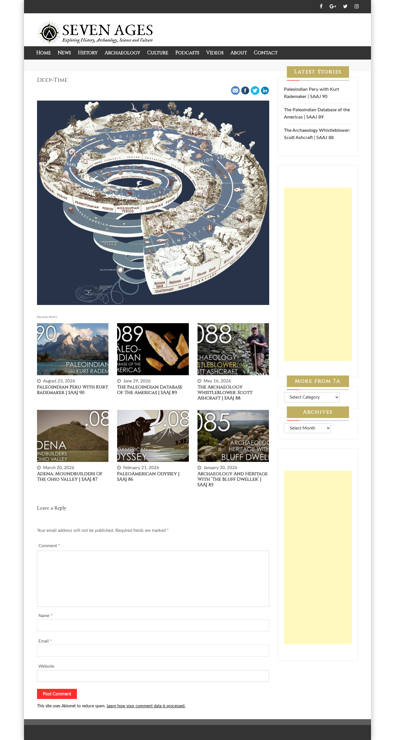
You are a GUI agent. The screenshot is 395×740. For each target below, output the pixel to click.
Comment (49, 546)
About (238, 52)
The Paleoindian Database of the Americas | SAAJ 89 (149, 390)
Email (45, 641)
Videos (215, 52)
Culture (157, 52)
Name (45, 616)
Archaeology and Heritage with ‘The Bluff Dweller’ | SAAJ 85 (233, 479)
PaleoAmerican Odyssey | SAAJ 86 (148, 476)
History (88, 52)
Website (46, 666)
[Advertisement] (318, 274)
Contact (266, 52)
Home (43, 52)
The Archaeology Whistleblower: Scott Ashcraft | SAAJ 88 (225, 392)
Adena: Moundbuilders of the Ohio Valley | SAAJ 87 (69, 476)
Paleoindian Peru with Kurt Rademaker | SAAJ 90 (72, 390)
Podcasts (187, 52)
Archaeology (122, 52)
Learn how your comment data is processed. (146, 706)
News (64, 52)
